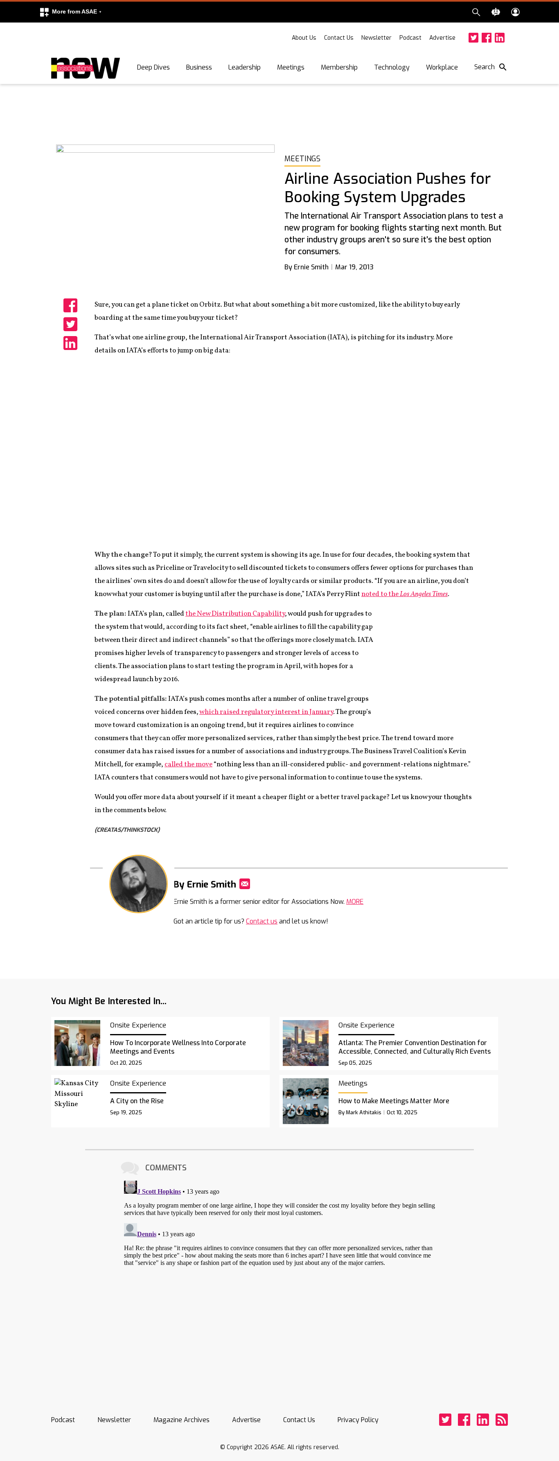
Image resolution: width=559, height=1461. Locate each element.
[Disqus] (279, 1279)
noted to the (404, 594)
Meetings (290, 67)
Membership (339, 67)
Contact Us (339, 38)
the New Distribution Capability (235, 614)
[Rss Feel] (502, 1420)
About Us (304, 38)
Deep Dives (153, 67)
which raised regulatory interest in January (266, 712)
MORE (354, 901)
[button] (70, 12)
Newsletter (376, 38)
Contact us (261, 921)
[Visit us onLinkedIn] (500, 38)
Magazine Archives (181, 1420)
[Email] (244, 883)
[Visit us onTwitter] (473, 38)
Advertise (442, 38)
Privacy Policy (358, 1420)
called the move (188, 764)
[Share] (70, 305)
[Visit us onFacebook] (486, 38)
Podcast (410, 38)
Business (199, 67)
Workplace (442, 67)
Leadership (244, 67)
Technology (392, 67)
